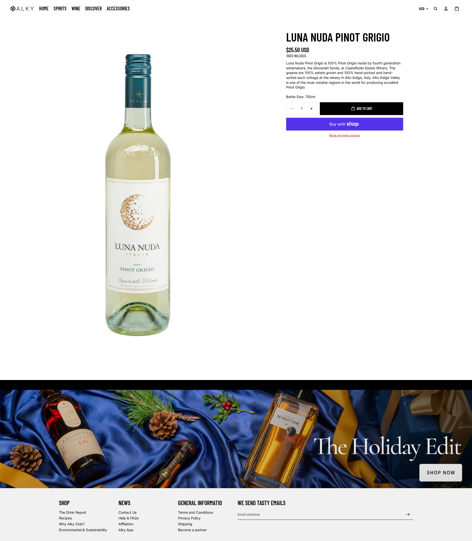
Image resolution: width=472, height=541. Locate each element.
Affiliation (125, 524)
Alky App (125, 530)
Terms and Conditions (195, 512)
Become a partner (192, 530)
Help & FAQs (128, 518)
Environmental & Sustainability (83, 530)
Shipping (185, 524)
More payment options (344, 135)
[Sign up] (408, 514)
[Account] (446, 8)
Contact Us (127, 512)
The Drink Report (72, 512)
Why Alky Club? (72, 524)
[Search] (435, 8)
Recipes (65, 518)
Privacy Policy (189, 518)
